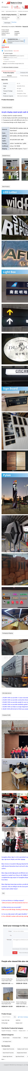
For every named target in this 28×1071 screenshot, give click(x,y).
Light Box (18, 1020)
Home (3, 11)
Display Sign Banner (7, 1056)
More (3, 1059)
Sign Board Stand (20, 1056)
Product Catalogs (23, 1017)
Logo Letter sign (5, 1020)
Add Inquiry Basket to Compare (10, 67)
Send (15, 952)
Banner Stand (6, 1037)
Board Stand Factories (8, 1052)
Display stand (19, 1023)
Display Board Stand (22, 1052)
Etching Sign (5, 1023)
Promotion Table (17, 1037)
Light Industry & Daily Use (11, 11)
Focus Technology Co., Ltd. (19, 1064)
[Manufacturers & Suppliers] (14, 2)
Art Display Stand (7, 1041)
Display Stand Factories (8, 1049)
